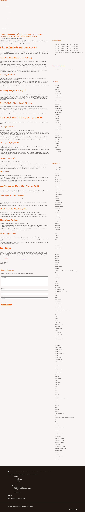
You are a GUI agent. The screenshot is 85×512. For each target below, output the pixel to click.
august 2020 (57, 143)
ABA (15, 490)
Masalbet (57, 341)
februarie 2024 (58, 124)
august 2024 (57, 114)
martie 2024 (57, 122)
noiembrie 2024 (58, 108)
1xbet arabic (57, 200)
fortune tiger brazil (59, 324)
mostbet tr (57, 355)
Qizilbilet (56, 403)
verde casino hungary (59, 438)
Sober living (57, 425)
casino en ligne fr (58, 301)
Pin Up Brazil (57, 382)
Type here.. (3, 275)
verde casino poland (59, 440)
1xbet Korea (57, 212)
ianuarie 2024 (58, 126)
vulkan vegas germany (60, 446)
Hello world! (70, 70)
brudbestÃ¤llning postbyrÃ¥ (61, 291)
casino (56, 297)
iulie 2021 (57, 141)
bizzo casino (57, 279)
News (56, 368)
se (55, 415)
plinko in (56, 392)
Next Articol (3, 263)
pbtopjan (57, 376)
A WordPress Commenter (60, 70)
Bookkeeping (57, 287)
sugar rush (57, 430)
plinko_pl (57, 396)
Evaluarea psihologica (18, 487)
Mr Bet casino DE (58, 357)
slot (55, 419)
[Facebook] (5, 29)
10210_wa (57, 175)
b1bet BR (57, 258)
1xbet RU (57, 223)
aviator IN (57, 250)
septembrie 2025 (58, 100)
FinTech (56, 320)
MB (55, 343)
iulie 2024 (57, 116)
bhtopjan (57, 274)
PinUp (56, 388)
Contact (8, 24)
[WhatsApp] (8, 29)
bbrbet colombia (58, 266)
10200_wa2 (57, 173)
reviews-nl (57, 411)
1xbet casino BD (58, 204)
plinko (56, 390)
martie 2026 (57, 91)
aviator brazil (57, 243)
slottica (56, 423)
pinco (56, 386)
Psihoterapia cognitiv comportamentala (22, 488)
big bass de (57, 277)
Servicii (7, 18)
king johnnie (57, 336)
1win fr (56, 186)
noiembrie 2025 (58, 95)
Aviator (56, 241)
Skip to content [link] (3, 0)
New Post (57, 365)
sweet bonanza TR (59, 434)
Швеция (56, 458)
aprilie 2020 (57, 147)
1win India (57, 188)
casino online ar (58, 305)
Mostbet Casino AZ (59, 347)
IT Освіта (57, 330)
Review (56, 407)
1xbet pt (56, 221)
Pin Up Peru (57, 384)
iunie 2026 (57, 85)
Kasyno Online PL (59, 334)
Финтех (56, 452)
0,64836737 (57, 169)
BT (55, 293)
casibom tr (57, 295)
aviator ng (57, 256)
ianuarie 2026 (58, 93)
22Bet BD (57, 235)
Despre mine (8, 12)
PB (55, 374)
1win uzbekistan (58, 194)
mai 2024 (57, 120)
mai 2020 (57, 145)
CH (55, 314)
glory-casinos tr (58, 328)
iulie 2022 (57, 139)
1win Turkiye (57, 192)
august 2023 (57, 131)
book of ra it (57, 285)
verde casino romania (59, 442)
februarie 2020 (58, 149)
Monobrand (57, 345)
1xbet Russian (58, 227)
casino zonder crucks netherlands (62, 310)
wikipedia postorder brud (60, 448)
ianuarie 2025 (58, 104)
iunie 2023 (57, 133)
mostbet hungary (58, 349)
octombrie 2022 (58, 137)
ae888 (7, 52)
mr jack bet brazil (58, 359)
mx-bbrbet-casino (59, 361)
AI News (56, 239)
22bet (56, 233)
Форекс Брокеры (59, 454)
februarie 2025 (58, 102)
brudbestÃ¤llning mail (59, 289)
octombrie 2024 (58, 110)
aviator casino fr (58, 248)
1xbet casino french (59, 206)
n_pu (56, 363)
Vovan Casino (58, 444)
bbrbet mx (57, 268)
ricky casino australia (59, 413)
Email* (2, 292)
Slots (56, 421)
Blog (56, 281)
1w (55, 177)
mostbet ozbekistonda (59, 353)
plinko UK (57, 394)
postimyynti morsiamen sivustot (61, 399)
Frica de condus (17, 492)
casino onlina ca (58, 303)
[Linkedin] (76, 509)
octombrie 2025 (58, 98)
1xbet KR (57, 214)
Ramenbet (57, 405)
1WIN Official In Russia (60, 190)
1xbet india (57, 210)
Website (3, 296)
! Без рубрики (58, 167)
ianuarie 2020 (58, 151)
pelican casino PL (58, 378)
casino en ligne (58, 299)
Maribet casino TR (59, 339)
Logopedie (16, 489)
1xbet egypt (57, 208)
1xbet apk (57, 198)
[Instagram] (3, 29)
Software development (60, 427)
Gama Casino (57, 326)
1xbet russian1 (58, 229)
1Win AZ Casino (58, 179)
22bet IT (56, 237)
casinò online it (58, 308)
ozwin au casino (58, 372)
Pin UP (56, 380)
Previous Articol (4, 262)
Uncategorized (13, 38)
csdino (56, 318)
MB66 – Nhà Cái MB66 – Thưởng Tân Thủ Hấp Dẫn (66, 44)
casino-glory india (58, 312)
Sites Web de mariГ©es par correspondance (64, 417)
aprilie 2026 (57, 89)
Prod (56, 401)
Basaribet (57, 264)
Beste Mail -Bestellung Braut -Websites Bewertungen (66, 270)
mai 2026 (57, 87)
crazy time (57, 316)
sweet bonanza (58, 432)
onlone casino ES (58, 370)
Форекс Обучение (59, 456)
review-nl (57, 409)
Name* (2, 288)
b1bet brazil (57, 260)
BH (55, 272)
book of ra (57, 283)
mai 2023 (57, 135)
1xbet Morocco (58, 219)
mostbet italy (57, 351)
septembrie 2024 (58, 112)
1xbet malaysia (58, 217)
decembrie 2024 (58, 106)
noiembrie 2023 (58, 129)
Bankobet (57, 262)
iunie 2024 (57, 118)
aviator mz (57, 254)
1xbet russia (57, 225)
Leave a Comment (5, 38)
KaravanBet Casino (59, 332)
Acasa (7, 6)
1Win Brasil (57, 181)
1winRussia (57, 196)
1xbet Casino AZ (58, 202)
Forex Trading (58, 322)
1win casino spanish (59, 183)
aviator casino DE (58, 245)
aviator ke (57, 252)
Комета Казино (58, 450)
